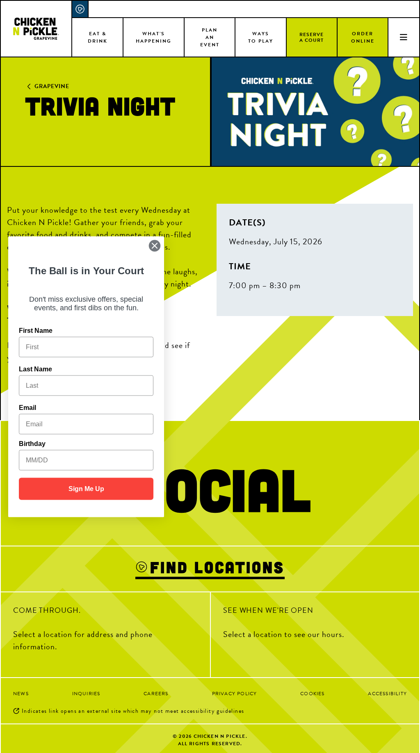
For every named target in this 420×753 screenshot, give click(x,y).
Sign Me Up (86, 488)
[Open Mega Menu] (403, 37)
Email (27, 407)
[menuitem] (97, 37)
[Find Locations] (80, 9)
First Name (35, 330)
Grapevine (51, 86)
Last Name (35, 368)
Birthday (32, 443)
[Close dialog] (154, 245)
